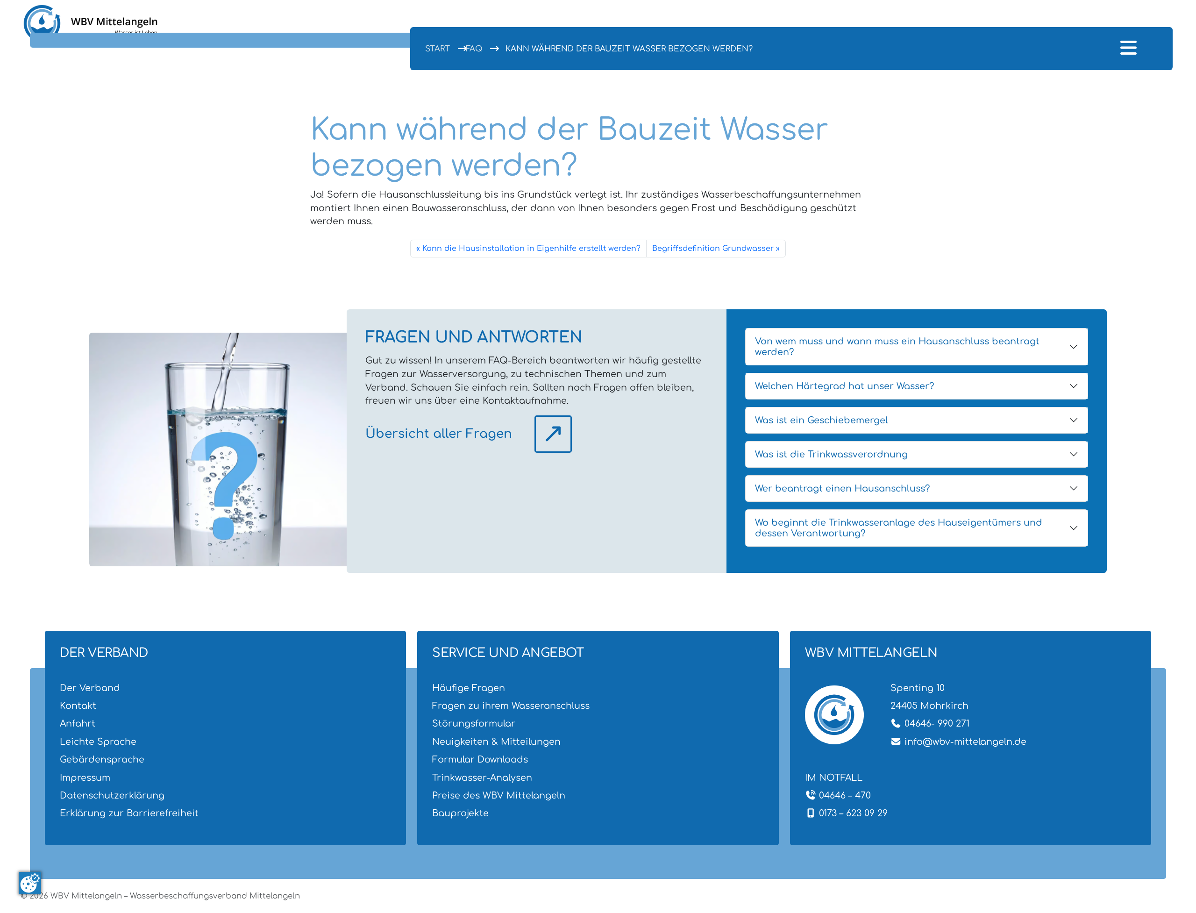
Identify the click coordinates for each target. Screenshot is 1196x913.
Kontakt (78, 706)
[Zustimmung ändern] (30, 883)
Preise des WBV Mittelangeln (498, 795)
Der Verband (90, 688)
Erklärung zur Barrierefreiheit (129, 813)
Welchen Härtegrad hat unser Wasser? (844, 386)
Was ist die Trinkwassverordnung (831, 454)
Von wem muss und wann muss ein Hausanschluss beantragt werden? (897, 346)
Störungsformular (473, 723)
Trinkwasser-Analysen (482, 778)
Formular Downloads (480, 759)
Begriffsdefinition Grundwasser (713, 248)
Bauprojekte (460, 813)
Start (437, 48)
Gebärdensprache (102, 759)
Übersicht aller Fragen (438, 434)
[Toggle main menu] (1128, 49)
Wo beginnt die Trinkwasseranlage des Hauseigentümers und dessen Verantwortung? (898, 528)
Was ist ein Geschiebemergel (821, 420)
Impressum (85, 778)
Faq (474, 48)
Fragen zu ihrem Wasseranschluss (511, 706)
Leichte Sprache (98, 742)
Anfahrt (77, 723)
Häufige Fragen (468, 688)
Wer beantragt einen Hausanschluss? (842, 488)
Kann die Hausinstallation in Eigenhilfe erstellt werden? (531, 248)
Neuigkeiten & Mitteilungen (496, 742)
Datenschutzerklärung (112, 795)
